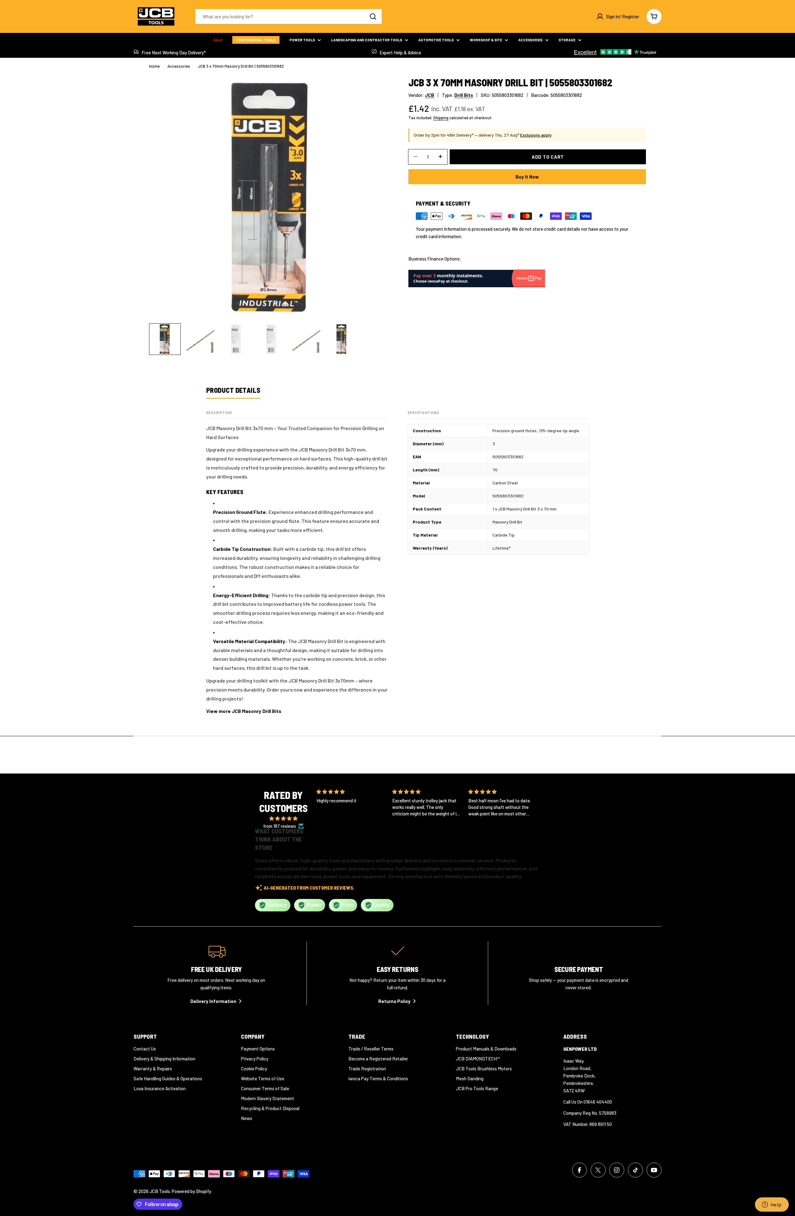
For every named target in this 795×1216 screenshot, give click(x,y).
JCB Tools (159, 1191)
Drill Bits (463, 95)
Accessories (178, 66)
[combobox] (288, 16)
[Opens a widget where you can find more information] (772, 1205)
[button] (421, 828)
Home (154, 66)
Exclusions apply (535, 135)
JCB (429, 95)
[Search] (373, 16)
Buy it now (527, 176)
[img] (283, 818)
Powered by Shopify (191, 1191)
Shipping (440, 117)
